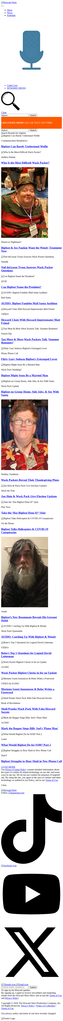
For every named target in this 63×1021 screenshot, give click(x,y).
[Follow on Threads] (8, 984)
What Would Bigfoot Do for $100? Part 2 (26, 744)
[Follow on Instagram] (16, 793)
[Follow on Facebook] (9, 865)
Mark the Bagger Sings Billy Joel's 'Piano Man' (29, 728)
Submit (33, 987)
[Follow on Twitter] (31, 982)
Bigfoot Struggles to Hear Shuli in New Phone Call (31, 761)
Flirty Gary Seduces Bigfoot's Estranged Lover (29, 359)
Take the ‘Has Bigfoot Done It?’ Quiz (23, 512)
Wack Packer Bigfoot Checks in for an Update (29, 672)
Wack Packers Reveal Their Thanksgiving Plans (30, 480)
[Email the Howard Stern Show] (22, 984)
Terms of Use (51, 780)
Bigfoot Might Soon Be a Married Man (24, 375)
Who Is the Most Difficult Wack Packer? (25, 162)
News (9, 12)
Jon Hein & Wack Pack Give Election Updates (29, 496)
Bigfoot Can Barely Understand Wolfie (24, 146)
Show (9, 10)
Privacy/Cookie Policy (15, 769)
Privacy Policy (12, 998)
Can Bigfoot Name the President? (21, 287)
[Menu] (2, 5)
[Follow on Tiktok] (31, 863)
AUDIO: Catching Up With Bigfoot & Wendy (28, 636)
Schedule (11, 15)
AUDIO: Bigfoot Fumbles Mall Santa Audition (29, 303)
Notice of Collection (45, 1006)
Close (3, 112)
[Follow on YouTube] (31, 920)
